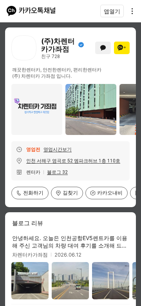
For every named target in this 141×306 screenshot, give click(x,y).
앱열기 (112, 11)
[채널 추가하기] (122, 48)
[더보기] (130, 11)
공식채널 (81, 45)
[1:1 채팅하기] (103, 48)
